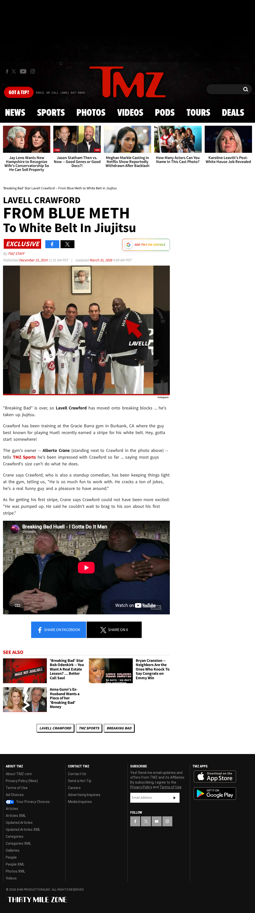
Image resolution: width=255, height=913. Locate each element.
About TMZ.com (19, 774)
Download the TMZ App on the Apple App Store (215, 776)
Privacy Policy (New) (22, 781)
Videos (130, 113)
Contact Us (77, 774)
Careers (74, 788)
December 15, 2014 (33, 260)
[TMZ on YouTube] (157, 821)
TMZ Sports (24, 457)
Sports (51, 113)
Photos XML (15, 871)
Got (19, 92)
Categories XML (18, 843)
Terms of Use (17, 788)
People (11, 857)
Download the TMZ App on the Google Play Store (215, 793)
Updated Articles (19, 823)
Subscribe (175, 798)
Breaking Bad (119, 728)
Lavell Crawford (55, 728)
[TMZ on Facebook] (7, 71)
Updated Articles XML (23, 830)
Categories (14, 836)
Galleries (12, 850)
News (15, 113)
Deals (233, 113)
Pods (165, 113)
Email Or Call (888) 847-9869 (60, 93)
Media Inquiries (80, 802)
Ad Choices (15, 795)
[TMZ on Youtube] (23, 71)
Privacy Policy (141, 787)
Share (61, 629)
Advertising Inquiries (84, 795)
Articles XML (16, 816)
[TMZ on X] (14, 71)
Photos (90, 113)
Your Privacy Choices (32, 802)
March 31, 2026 (101, 260)
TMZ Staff (16, 253)
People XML (15, 864)
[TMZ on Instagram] (32, 71)
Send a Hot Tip (79, 781)
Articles (12, 809)
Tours (198, 113)
